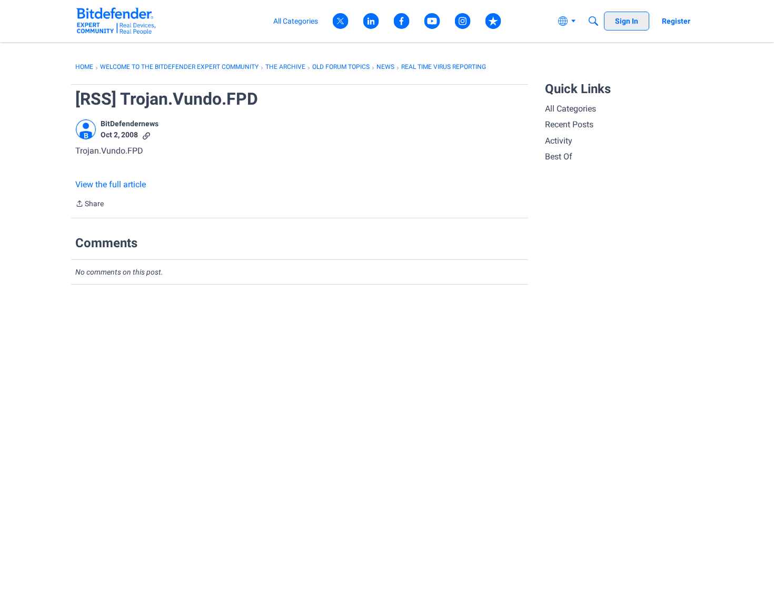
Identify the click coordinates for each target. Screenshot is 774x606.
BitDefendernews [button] (129, 123)
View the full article (110, 184)
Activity (558, 141)
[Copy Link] (146, 134)
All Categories (570, 109)
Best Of (558, 156)
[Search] (593, 21)
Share (89, 204)
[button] (85, 129)
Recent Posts (569, 124)
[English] (116, 21)
